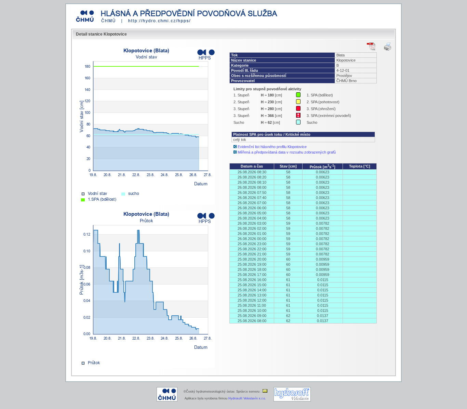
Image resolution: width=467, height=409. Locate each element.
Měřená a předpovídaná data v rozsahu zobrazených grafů (287, 152)
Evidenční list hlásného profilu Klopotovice (272, 147)
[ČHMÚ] (167, 400)
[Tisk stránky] (387, 46)
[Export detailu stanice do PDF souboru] (371, 46)
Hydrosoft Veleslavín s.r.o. (247, 398)
